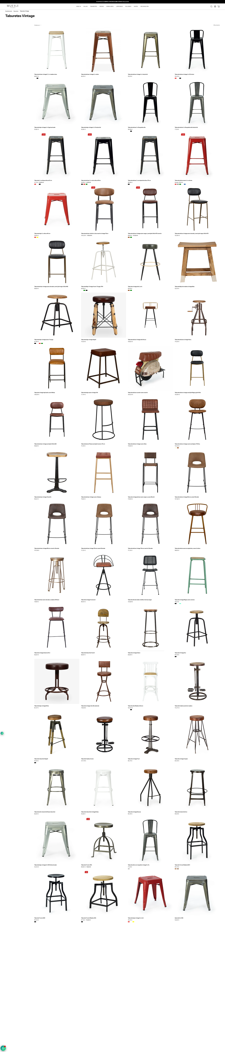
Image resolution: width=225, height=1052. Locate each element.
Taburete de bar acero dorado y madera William (46, 599)
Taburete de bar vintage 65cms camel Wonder (187, 497)
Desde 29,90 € (179, 182)
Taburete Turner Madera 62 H (182, 864)
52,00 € (177, 288)
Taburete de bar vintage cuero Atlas (137, 443)
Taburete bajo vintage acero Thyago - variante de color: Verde (42, 343)
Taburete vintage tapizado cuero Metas (44, 392)
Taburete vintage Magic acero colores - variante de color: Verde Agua (180, 603)
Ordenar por (37, 25)
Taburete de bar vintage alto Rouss (137, 339)
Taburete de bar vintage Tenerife (42, 497)
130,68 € (130, 601)
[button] (85, 6)
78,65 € (83, 499)
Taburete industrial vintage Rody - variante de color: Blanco (82, 815)
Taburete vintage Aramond (88, 599)
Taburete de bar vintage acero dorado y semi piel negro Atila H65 (51, 286)
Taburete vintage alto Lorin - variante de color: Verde (131, 290)
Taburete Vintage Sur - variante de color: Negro (175, 656)
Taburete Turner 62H (39, 918)
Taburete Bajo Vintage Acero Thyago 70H (92, 286)
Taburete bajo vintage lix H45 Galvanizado (45, 864)
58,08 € (130, 129)
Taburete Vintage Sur (180, 652)
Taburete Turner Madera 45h (88, 918)
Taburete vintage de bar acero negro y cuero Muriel (141, 497)
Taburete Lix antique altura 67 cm (43, 180)
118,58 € (130, 446)
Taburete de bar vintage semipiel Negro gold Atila (188, 392)
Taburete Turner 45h (86, 864)
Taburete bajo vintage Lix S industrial (91, 127)
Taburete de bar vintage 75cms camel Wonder (93, 548)
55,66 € (83, 813)
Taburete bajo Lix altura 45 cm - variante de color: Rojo (35, 237)
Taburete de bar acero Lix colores (183, 180)
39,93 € (36, 235)
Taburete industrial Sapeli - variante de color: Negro (35, 762)
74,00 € (177, 341)
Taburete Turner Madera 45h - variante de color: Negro (82, 921)
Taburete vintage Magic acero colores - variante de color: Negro (175, 603)
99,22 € (36, 499)
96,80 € (177, 550)
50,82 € (36, 129)
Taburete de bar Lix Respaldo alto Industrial (186, 127)
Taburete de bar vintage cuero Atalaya (91, 497)
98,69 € (36, 288)
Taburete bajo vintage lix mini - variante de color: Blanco (131, 921)
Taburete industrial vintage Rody (90, 811)
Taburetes (15, 11)
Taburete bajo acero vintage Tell (89, 392)
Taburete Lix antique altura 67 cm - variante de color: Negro (40, 184)
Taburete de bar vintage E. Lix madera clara (45, 74)
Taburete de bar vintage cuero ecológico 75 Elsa (187, 443)
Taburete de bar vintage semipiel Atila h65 (45, 443)
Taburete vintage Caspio (181, 758)
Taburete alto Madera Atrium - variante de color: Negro (131, 709)
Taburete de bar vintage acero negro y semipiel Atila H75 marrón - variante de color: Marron (129, 237)
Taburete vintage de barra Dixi (42, 652)
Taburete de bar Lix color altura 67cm (91, 180)
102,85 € (177, 235)
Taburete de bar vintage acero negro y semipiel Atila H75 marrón (145, 233)
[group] (112, 1)
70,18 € (83, 446)
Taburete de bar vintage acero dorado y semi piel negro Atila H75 (191, 233)
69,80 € (130, 654)
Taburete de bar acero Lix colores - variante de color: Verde (180, 184)
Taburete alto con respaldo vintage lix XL (139, 864)
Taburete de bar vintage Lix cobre (90, 74)
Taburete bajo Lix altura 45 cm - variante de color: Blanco (40, 237)
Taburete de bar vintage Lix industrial (138, 74)
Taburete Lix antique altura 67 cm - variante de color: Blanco (37, 184)
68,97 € (36, 76)
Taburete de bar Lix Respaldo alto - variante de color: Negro (131, 131)
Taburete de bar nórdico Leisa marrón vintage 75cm (94, 233)
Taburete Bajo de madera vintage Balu (185, 286)
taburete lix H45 (179, 918)
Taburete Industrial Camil (88, 652)
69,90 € (83, 288)
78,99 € (36, 601)
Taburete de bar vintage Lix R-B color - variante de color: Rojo (175, 78)
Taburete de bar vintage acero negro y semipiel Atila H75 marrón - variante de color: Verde (131, 237)
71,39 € (177, 129)
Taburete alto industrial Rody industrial (44, 811)
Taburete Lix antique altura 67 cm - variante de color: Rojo (35, 184)
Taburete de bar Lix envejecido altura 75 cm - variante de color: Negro (129, 184)
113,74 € (177, 707)
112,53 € (177, 446)
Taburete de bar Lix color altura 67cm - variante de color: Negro (82, 184)
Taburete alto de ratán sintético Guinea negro (140, 599)
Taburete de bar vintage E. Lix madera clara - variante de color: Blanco (35, 78)
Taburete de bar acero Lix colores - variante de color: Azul (185, 184)
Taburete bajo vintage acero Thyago (43, 339)
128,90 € (36, 394)
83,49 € (177, 654)
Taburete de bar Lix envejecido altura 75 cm (139, 180)
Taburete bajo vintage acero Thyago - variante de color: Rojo (40, 343)
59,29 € (130, 76)
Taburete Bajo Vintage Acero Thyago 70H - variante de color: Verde (84, 290)
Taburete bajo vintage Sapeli (88, 339)
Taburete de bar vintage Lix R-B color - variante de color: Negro (180, 78)
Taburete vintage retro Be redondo (90, 705)
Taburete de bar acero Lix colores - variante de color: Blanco (182, 184)
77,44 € (83, 394)
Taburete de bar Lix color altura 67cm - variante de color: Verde (86, 184)
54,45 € (177, 76)
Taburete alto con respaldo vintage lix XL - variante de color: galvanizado (129, 868)
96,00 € (36, 654)
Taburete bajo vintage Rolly (41, 705)
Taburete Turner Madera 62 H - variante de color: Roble (175, 868)
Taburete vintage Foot (134, 758)
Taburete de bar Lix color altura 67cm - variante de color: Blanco (89, 184)
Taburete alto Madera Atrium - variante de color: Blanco (129, 709)
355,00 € (130, 394)
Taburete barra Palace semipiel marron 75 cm (93, 443)
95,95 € (130, 288)
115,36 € (83, 341)
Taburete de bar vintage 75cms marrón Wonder (140, 548)
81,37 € (36, 707)
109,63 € (130, 341)
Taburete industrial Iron (181, 811)
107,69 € (177, 499)
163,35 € (130, 707)
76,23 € (177, 601)
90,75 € (130, 760)
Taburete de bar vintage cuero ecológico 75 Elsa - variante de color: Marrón (178, 447)
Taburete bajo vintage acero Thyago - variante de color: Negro (35, 343)
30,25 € (130, 920)
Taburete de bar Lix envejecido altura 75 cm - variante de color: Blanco (131, 184)
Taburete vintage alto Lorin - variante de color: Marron (129, 290)
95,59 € (36, 760)
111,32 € (83, 550)
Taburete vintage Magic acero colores (185, 599)
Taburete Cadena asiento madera (183, 705)
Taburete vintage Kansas (134, 811)
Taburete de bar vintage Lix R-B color (184, 74)
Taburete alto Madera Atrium (135, 705)
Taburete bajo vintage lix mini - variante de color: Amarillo (133, 921)
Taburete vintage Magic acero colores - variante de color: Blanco (178, 603)
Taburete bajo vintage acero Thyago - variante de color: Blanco (37, 343)
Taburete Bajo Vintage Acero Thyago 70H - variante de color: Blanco (82, 290)
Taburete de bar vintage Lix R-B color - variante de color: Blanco (178, 78)
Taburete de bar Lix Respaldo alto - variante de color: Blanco (129, 131)
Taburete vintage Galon (134, 652)
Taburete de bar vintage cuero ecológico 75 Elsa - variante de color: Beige (175, 447)
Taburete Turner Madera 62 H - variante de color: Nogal (178, 868)
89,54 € (83, 601)
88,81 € (83, 654)
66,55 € (83, 76)
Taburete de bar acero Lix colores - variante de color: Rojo (175, 184)
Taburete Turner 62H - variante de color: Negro (35, 921)
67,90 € (36, 341)
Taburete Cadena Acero (87, 758)
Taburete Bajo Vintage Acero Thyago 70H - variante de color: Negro (86, 290)
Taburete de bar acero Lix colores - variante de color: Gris (178, 184)
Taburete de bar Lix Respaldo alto (137, 127)
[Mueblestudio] (12, 6)
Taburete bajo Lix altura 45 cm (42, 233)
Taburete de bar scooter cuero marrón (138, 392)
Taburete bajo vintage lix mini (136, 918)
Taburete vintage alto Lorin (135, 286)
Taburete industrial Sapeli (41, 758)
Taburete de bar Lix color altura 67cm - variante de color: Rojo (84, 184)
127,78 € (83, 760)
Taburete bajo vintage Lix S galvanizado (44, 127)
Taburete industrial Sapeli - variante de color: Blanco (37, 762)
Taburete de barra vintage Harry (183, 339)
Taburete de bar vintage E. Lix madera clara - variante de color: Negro (37, 78)
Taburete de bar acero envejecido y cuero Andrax (187, 548)
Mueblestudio (8, 11)
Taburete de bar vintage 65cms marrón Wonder (46, 548)
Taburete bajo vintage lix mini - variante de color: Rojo (129, 921)
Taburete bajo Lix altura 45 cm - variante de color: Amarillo (37, 237)
